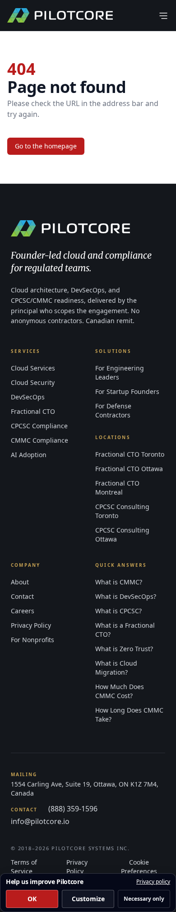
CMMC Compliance (39, 440)
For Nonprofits (32, 639)
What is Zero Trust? (124, 648)
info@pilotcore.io (40, 821)
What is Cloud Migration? (116, 667)
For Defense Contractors (113, 410)
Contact (22, 596)
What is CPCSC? (118, 610)
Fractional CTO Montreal (117, 487)
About (20, 582)
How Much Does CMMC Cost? (119, 691)
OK (32, 898)
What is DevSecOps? (125, 596)
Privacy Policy (31, 625)
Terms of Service (24, 866)
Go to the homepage (46, 146)
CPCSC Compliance (39, 425)
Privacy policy (153, 881)
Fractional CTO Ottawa (129, 468)
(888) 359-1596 (72, 809)
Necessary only (144, 899)
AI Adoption (28, 454)
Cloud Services (33, 368)
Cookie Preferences (139, 866)
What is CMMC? (118, 582)
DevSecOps (28, 397)
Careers (22, 610)
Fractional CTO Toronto (129, 454)
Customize (88, 898)
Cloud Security (33, 382)
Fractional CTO (33, 411)
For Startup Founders (127, 391)
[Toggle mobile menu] (163, 15)
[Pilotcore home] (60, 15)
